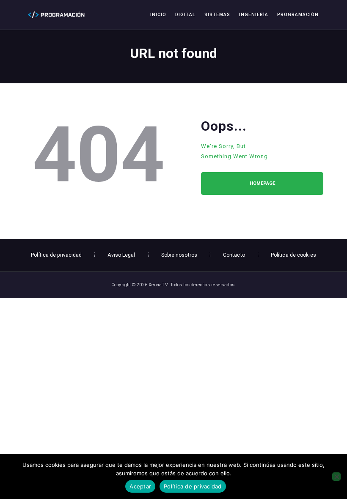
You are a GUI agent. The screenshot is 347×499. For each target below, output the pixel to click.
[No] (336, 476)
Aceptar (140, 486)
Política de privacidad (193, 486)
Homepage (262, 183)
